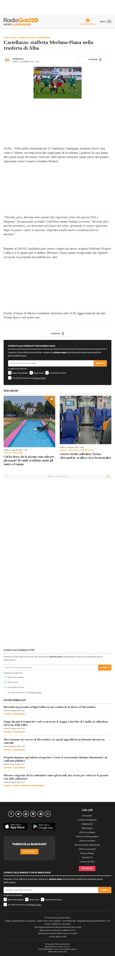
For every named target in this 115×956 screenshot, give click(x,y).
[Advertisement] (57, 122)
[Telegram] (40, 814)
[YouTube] (26, 814)
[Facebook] (11, 814)
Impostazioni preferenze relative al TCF (57, 930)
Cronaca (7, 452)
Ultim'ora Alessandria (87, 836)
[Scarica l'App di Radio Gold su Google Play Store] (43, 826)
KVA (65, 951)
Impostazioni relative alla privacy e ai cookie (57, 933)
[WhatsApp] (48, 814)
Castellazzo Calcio (27, 37)
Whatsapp (87, 828)
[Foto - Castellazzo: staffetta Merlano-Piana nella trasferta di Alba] (57, 83)
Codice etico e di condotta (49, 920)
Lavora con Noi (87, 861)
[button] (108, 476)
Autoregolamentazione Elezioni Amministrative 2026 (57, 927)
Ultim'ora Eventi (87, 849)
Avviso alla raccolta (57, 936)
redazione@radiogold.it (68, 949)
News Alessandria (20, 373)
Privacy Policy (40, 378)
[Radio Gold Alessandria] (21, 21)
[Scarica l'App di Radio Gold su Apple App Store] (15, 826)
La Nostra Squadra (87, 819)
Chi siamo (87, 815)
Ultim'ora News (87, 832)
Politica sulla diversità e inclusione (20, 920)
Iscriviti (100, 363)
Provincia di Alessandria (32, 785)
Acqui (6, 37)
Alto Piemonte (87, 450)
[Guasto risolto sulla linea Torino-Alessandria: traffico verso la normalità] (85, 420)
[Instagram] (33, 814)
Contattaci (87, 868)
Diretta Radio (87, 853)
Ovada (16, 785)
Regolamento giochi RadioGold (91, 920)
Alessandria (44, 37)
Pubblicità (87, 824)
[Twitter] (18, 814)
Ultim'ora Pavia (87, 840)
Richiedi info (29, 851)
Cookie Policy (64, 917)
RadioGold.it (65, 944)
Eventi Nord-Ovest (57, 373)
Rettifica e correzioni (61, 924)
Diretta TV (87, 857)
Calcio (13, 37)
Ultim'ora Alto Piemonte (87, 845)
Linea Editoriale (69, 920)
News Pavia (38, 373)
